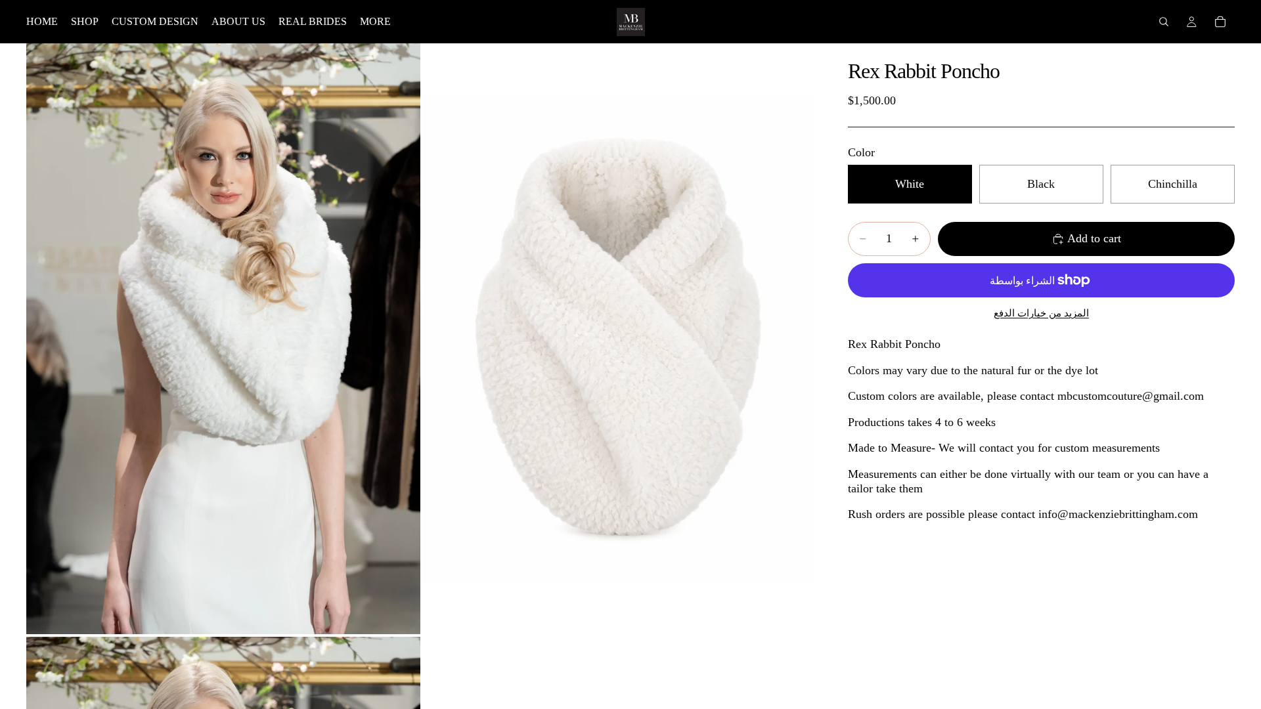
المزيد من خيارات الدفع (1041, 313)
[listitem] (375, 21)
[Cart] (1220, 21)
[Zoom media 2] (619, 338)
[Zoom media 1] (223, 338)
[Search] (1163, 21)
